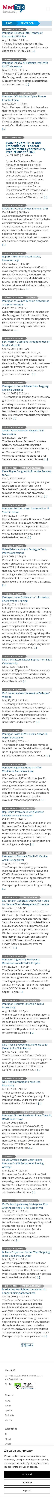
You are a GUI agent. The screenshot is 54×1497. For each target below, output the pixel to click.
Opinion (8, 1410)
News (7, 1401)
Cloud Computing (29, 897)
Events (8, 1405)
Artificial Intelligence (31, 468)
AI (6, 1434)
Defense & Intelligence (13, 29)
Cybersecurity (28, 93)
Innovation (27, 809)
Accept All (27, 1474)
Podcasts (9, 1415)
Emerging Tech (10, 93)
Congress (8, 1156)
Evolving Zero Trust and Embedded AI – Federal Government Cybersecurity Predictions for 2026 (25, 147)
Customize (27, 1482)
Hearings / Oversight (27, 1201)
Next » (29, 1345)
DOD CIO (31, 298)
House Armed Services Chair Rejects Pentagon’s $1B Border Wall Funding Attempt (23, 1163)
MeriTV (8, 1420)
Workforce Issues (11, 731)
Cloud (8, 1439)
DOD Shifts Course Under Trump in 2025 (25, 208)
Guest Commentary (12, 137)
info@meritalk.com (14, 1379)
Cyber (8, 1444)
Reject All (27, 1490)
